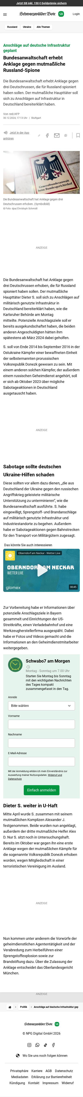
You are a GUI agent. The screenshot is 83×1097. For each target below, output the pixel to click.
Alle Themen (43, 27)
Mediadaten (19, 1077)
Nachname (15, 734)
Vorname (14, 716)
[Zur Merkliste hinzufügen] (77, 135)
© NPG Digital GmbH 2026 (41, 1033)
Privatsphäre (19, 1071)
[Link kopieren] (39, 135)
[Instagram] (29, 1045)
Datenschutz (64, 1071)
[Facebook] (53, 1045)
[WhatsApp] (37, 1045)
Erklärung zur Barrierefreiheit (51, 1077)
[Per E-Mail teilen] (57, 135)
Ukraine (27, 27)
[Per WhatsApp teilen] (65, 135)
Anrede (12, 697)
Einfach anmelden (41, 790)
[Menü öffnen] (5, 14)
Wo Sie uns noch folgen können (45, 1056)
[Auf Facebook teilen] (47, 135)
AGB (49, 1071)
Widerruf (68, 1083)
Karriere (36, 1071)
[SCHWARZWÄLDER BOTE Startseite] (41, 14)
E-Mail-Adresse (17, 753)
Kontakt (33, 1083)
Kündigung (17, 1083)
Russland (12, 27)
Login (76, 14)
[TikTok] (45, 1045)
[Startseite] (9, 1007)
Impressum (50, 1083)
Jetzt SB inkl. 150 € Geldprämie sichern (41, 3)
